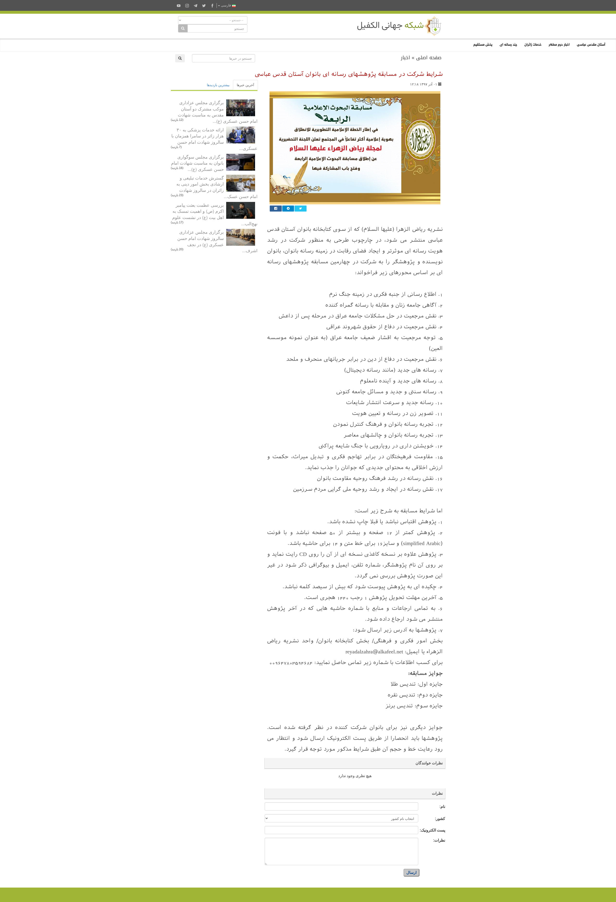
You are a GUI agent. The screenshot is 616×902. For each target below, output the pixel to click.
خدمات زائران (532, 44)
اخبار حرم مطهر (559, 44)
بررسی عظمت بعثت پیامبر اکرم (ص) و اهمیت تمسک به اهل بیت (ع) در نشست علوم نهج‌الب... (214, 214)
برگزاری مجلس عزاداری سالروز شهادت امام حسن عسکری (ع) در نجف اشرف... (217, 241)
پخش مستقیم (482, 44)
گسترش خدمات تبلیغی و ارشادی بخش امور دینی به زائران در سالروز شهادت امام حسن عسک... (216, 186)
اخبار (405, 57)
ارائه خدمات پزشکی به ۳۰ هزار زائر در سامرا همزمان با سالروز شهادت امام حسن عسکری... (214, 138)
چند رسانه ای (508, 44)
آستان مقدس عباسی (591, 44)
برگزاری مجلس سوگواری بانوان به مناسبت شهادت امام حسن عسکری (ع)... (197, 163)
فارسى (226, 5)
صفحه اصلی (429, 57)
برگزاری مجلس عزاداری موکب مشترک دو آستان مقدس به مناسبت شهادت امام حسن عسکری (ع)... (217, 111)
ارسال (411, 872)
